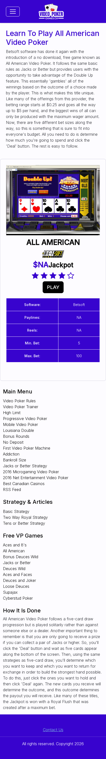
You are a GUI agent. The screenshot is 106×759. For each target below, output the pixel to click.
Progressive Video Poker (25, 418)
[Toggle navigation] (13, 12)
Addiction (11, 454)
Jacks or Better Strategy (25, 465)
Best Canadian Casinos (24, 483)
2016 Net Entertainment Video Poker (35, 477)
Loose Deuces (16, 586)
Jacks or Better (17, 562)
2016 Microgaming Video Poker (31, 471)
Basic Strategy (16, 511)
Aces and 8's (15, 544)
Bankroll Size (14, 459)
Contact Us (53, 729)
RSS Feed (12, 489)
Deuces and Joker (19, 580)
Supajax (10, 592)
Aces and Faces (17, 574)
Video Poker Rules (19, 400)
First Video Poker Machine (26, 448)
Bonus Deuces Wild (20, 556)
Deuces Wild (14, 568)
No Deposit (13, 442)
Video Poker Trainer (20, 406)
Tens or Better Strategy (24, 523)
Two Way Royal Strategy (25, 517)
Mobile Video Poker (20, 424)
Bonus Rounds (16, 436)
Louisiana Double (18, 430)
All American (14, 550)
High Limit (11, 412)
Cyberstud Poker (18, 598)
